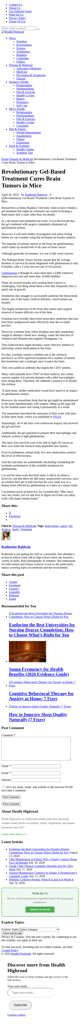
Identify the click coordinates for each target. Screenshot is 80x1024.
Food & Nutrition (19, 146)
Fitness (20, 139)
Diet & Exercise (25, 92)
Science (20, 48)
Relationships (24, 85)
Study (15, 529)
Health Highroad (21, 953)
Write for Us (16, 14)
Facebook (14, 585)
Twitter (13, 582)
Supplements (23, 135)
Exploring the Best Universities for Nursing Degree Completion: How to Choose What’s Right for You (39, 851)
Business (21, 55)
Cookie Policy (9, 950)
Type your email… (18, 986)
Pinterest (14, 595)
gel (70, 526)
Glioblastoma (9, 273)
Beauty (20, 98)
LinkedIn (14, 592)
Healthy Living (25, 95)
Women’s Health (18, 82)
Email (12, 598)
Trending (21, 41)
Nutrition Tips (24, 152)
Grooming (22, 125)
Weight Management (28, 132)
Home (5, 159)
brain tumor (51, 526)
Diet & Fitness (17, 129)
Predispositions (25, 88)
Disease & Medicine (21, 65)
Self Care (21, 105)
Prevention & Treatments (31, 75)
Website (6, 779)
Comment (8, 735)
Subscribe (20, 1005)
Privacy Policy (17, 18)
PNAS (57, 416)
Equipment (22, 142)
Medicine (21, 71)
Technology (23, 51)
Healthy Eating (25, 149)
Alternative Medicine (28, 68)
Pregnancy (22, 102)
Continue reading (16, 1015)
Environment (24, 44)
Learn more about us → (14, 834)
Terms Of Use (17, 21)
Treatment (26, 529)
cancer (63, 526)
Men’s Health (17, 108)
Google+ (14, 588)
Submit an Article (40, 909)
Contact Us (15, 4)
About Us (14, 8)
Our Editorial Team (20, 11)
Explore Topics (10, 929)
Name (6, 766)
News (12, 38)
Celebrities (22, 58)
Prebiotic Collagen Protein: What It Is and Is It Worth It (41, 879)
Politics (20, 61)
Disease (20, 78)
